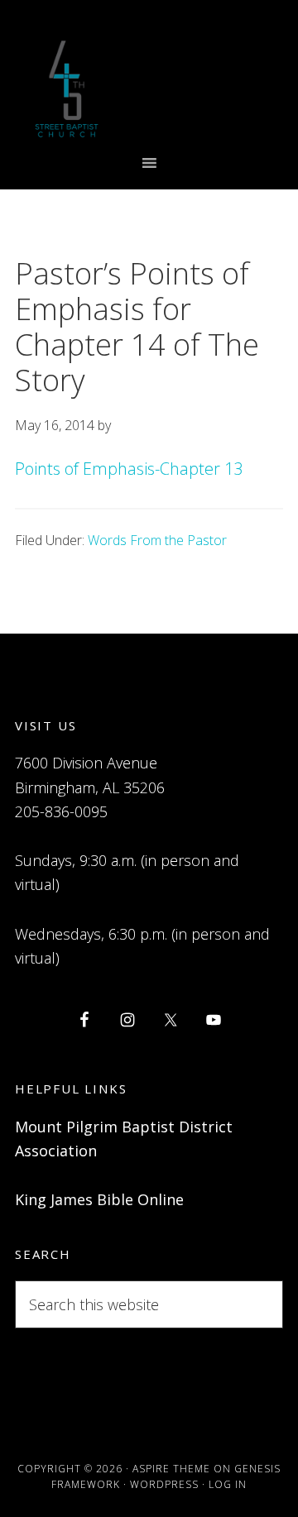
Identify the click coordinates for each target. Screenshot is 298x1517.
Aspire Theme (171, 1469)
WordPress (164, 1484)
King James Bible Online (99, 1199)
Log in (228, 1484)
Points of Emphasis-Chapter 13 (129, 468)
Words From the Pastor (157, 540)
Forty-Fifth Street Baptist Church (66, 89)
